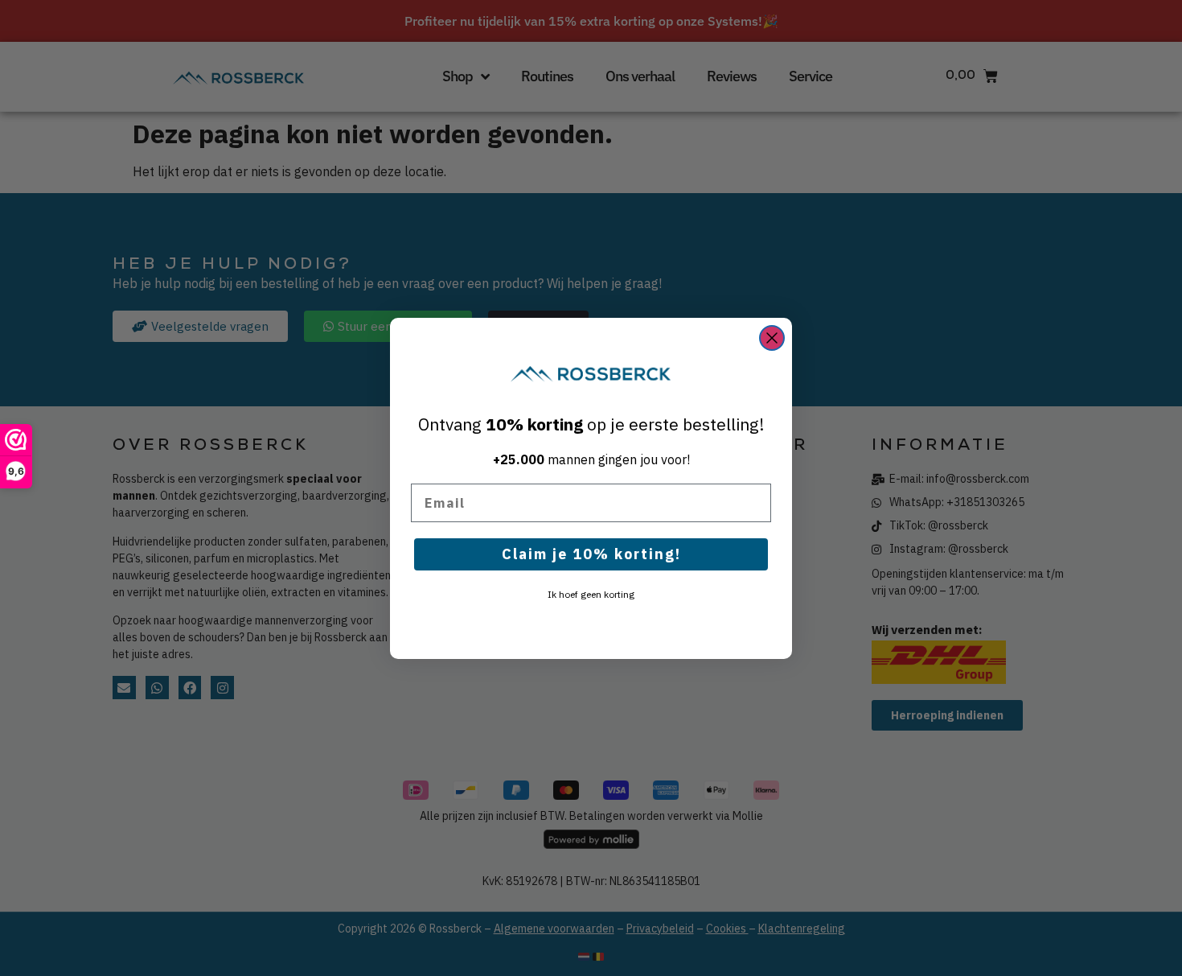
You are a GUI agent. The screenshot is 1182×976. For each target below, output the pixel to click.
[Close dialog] (772, 338)
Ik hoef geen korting (591, 594)
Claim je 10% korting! (591, 554)
